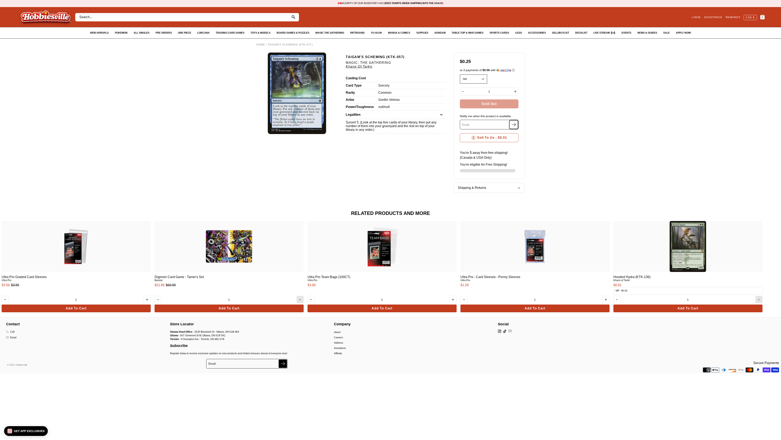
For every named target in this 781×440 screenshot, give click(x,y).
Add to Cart (76, 308)
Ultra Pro (6, 280)
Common (385, 92)
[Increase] (515, 91)
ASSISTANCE (713, 17)
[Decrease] (463, 91)
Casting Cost (356, 78)
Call (12, 331)
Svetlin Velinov (389, 99)
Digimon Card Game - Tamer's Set (179, 277)
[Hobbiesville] (45, 17)
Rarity (350, 92)
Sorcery (383, 85)
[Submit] (282, 363)
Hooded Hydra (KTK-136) (631, 277)
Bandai (159, 280)
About (337, 332)
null (381, 107)
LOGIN (696, 17)
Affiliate (338, 353)
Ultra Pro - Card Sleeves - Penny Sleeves (490, 277)
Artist (350, 99)
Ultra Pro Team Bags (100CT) (329, 277)
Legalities (353, 114)
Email (13, 337)
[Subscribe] (513, 124)
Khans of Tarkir (359, 66)
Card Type (354, 85)
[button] (489, 70)
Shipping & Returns (472, 187)
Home (260, 44)
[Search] (293, 17)
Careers (338, 337)
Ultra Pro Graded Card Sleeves (24, 277)
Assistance (340, 348)
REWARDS (733, 17)
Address (338, 342)
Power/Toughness (360, 107)
